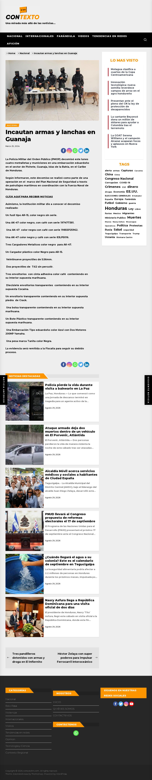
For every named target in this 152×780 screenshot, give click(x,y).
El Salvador (137, 196)
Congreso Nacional (119, 178)
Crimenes (113, 187)
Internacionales (40, 36)
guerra (132, 203)
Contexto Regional (16, 752)
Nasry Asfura (119, 222)
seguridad (128, 230)
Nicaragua (131, 222)
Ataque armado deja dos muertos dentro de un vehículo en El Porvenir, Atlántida (70, 431)
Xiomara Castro (124, 237)
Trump (136, 233)
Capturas (127, 170)
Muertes (134, 217)
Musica (108, 222)
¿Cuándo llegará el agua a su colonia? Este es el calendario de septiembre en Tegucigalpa (69, 560)
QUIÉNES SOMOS (64, 708)
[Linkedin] (86, 150)
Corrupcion (111, 182)
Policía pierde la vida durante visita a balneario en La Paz (68, 386)
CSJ (124, 187)
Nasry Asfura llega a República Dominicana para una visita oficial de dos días (69, 603)
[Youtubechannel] (131, 703)
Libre (138, 209)
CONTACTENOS (62, 715)
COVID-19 (124, 182)
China (109, 174)
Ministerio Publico (115, 217)
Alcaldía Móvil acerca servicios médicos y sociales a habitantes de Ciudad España (71, 474)
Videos (83, 36)
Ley (131, 208)
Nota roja (11, 712)
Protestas (135, 225)
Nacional (15, 36)
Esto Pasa (11, 705)
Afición (13, 43)
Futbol (109, 202)
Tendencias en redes (109, 36)
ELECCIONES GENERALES (118, 196)
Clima (117, 175)
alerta (108, 170)
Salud (118, 229)
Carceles (138, 171)
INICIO (57, 702)
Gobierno (121, 202)
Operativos (110, 226)
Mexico (117, 213)
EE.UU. (132, 191)
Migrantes (128, 213)
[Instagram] (69, 150)
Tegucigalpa (111, 233)
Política (122, 225)
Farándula (66, 36)
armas (116, 171)
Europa (118, 199)
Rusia (108, 229)
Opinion (10, 739)
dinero (132, 187)
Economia (119, 192)
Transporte (125, 233)
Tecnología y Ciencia (17, 746)
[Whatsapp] (75, 150)
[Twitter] (80, 150)
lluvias (108, 213)
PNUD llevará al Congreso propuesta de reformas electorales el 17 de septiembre (70, 517)
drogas (108, 192)
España (109, 199)
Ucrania (110, 237)
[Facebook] (63, 150)
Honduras (116, 208)
